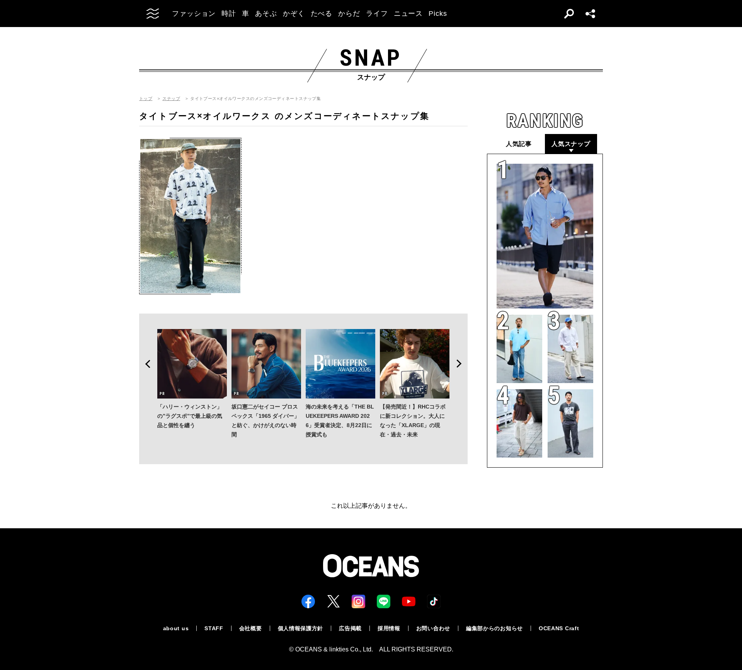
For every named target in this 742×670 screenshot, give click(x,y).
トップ (145, 99)
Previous (145, 364)
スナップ (171, 99)
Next (461, 364)
